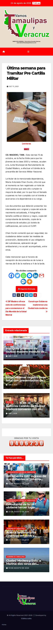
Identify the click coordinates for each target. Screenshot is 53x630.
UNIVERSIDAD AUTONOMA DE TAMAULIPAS (21, 472)
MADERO (9, 344)
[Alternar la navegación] (28, 52)
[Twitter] (17, 275)
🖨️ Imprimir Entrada (26, 289)
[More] (29, 281)
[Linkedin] (35, 275)
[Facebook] (11, 275)
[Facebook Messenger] (29, 275)
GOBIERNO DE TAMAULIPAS (16, 528)
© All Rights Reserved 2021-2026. (20, 615)
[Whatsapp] (23, 275)
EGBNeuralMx (26, 618)
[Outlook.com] (23, 281)
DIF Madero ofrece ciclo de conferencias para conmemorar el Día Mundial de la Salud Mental (16, 308)
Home (4, 625)
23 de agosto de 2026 (19, 483)
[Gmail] (41, 275)
